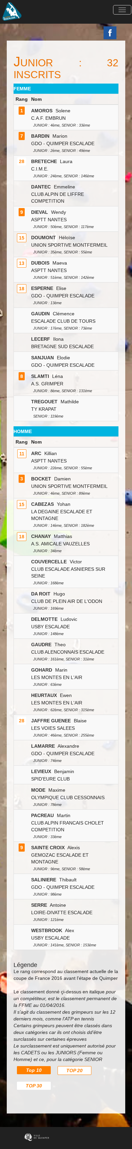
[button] (122, 10)
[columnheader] (22, 99)
